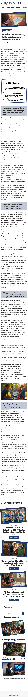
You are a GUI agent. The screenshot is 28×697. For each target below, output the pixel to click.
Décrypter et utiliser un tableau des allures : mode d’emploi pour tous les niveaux (14, 96)
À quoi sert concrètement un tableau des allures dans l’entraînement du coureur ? (13, 92)
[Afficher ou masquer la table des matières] (22, 83)
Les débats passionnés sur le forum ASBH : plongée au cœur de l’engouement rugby (13, 640)
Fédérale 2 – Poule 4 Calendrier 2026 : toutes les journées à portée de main (14, 530)
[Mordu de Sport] (10, 3)
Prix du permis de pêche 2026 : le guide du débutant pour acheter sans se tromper (13, 659)
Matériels (8, 30)
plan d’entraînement (9, 49)
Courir (23, 53)
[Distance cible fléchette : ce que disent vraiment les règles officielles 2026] (14, 548)
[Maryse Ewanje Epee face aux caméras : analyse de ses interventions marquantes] (13, 669)
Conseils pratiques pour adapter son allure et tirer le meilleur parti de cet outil (14, 99)
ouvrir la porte (21, 63)
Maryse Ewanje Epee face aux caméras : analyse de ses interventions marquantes (13, 678)
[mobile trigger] (2, 3)
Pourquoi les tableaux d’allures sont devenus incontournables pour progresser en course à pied (15, 88)
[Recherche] (20, 3)
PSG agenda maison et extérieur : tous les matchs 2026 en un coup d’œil (14, 594)
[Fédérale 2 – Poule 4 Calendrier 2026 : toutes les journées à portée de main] (13, 515)
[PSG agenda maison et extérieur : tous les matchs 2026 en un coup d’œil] (13, 579)
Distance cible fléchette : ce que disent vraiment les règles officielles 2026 (14, 563)
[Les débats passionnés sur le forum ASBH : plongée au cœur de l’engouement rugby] (13, 628)
